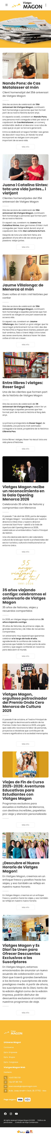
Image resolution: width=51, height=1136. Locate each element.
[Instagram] (10, 1114)
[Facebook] (5, 1114)
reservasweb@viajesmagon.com (23, 1086)
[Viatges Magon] (13, 1032)
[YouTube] (16, 1114)
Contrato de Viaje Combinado (26, 1122)
